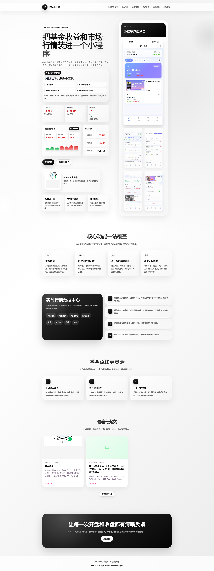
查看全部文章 (107, 494)
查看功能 (48, 162)
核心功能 (125, 7)
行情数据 (135, 7)
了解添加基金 (64, 162)
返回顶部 (107, 539)
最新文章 (167, 7)
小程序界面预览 (112, 7)
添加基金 (156, 7)
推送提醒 (146, 7)
